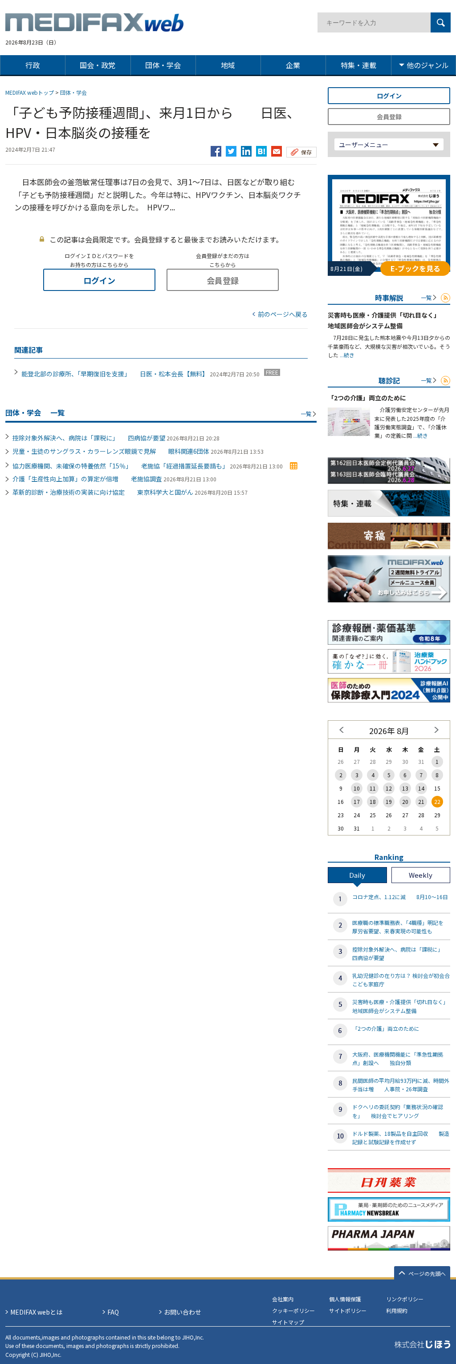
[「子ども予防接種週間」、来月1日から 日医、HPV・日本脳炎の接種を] (261, 149)
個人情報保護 (345, 1299)
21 (421, 801)
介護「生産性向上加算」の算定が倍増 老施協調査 (87, 478)
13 (405, 788)
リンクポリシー (404, 1299)
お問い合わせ (182, 1312)
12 (389, 788)
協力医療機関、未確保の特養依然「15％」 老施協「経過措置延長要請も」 (120, 465)
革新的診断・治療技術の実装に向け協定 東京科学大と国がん (102, 492)
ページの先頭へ (427, 1273)
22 (437, 801)
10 (357, 788)
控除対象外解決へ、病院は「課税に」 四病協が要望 (88, 437)
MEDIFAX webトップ (29, 92)
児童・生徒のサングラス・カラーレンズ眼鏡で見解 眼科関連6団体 (110, 451)
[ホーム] (94, 26)
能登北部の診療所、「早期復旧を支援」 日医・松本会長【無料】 (114, 373)
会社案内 (282, 1299)
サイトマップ (288, 1322)
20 (405, 801)
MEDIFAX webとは (36, 1312)
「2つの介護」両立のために (367, 397)
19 (389, 801)
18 (373, 801)
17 (357, 801)
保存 (306, 152)
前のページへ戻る (283, 314)
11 (373, 788)
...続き (346, 355)
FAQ (113, 1312)
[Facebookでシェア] (216, 149)
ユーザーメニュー (363, 144)
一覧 (306, 413)
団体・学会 (73, 92)
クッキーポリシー (293, 1310)
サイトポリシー (347, 1310)
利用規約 (396, 1310)
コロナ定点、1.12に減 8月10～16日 (400, 896)
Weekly (420, 875)
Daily (357, 875)
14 (421, 788)
